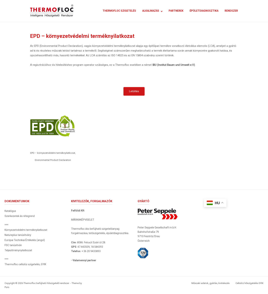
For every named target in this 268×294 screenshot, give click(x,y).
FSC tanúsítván (13, 245)
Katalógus (10, 210)
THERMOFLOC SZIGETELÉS (119, 10)
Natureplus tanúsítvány (18, 235)
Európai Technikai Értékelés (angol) (25, 240)
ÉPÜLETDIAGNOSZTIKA (204, 10)
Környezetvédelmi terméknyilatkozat (26, 229)
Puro (7, 287)
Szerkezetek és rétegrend (20, 216)
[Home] (51, 10)
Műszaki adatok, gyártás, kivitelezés (210, 283)
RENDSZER (231, 10)
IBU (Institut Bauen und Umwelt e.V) (173, 64)
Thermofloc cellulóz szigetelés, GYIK (25, 264)
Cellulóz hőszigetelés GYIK (249, 283)
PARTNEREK (176, 10)
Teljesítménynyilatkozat (18, 250)
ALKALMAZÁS (150, 10)
